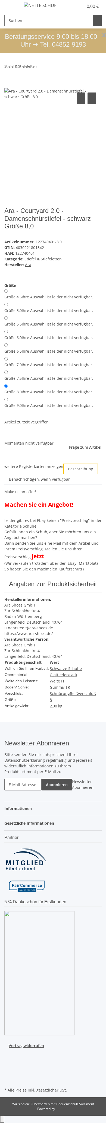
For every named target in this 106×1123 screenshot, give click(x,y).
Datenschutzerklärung (24, 760)
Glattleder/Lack (63, 674)
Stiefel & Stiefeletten (43, 258)
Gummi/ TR (60, 687)
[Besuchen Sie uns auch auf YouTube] (8, 1061)
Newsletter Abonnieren (82, 784)
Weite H (57, 681)
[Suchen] (97, 20)
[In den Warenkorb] (8, 85)
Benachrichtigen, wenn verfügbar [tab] (39, 479)
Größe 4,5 (48, 296)
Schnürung (60, 693)
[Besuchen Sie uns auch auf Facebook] (8, 1055)
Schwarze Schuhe (66, 668)
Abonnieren (57, 784)
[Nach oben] (2, 1119)
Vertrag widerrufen (26, 1045)
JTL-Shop (62, 1108)
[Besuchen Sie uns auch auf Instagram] (8, 1067)
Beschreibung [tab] (80, 468)
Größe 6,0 (48, 337)
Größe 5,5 (48, 324)
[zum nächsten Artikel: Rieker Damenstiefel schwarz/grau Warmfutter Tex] (50, 67)
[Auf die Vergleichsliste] (81, 98)
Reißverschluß (83, 693)
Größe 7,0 (48, 364)
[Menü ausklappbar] (11, 6)
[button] (73, 6)
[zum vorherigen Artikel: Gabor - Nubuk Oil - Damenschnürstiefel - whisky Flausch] (41, 67)
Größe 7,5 (48, 378)
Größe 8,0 (48, 391)
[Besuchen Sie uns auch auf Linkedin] (8, 1080)
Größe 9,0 (48, 405)
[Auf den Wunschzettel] (92, 98)
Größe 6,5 (48, 351)
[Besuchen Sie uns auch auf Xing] (8, 1074)
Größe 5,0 (48, 310)
